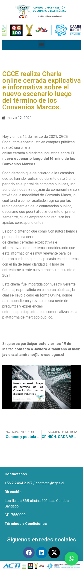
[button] (41, 44)
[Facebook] (29, 552)
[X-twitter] (54, 552)
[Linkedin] (41, 552)
